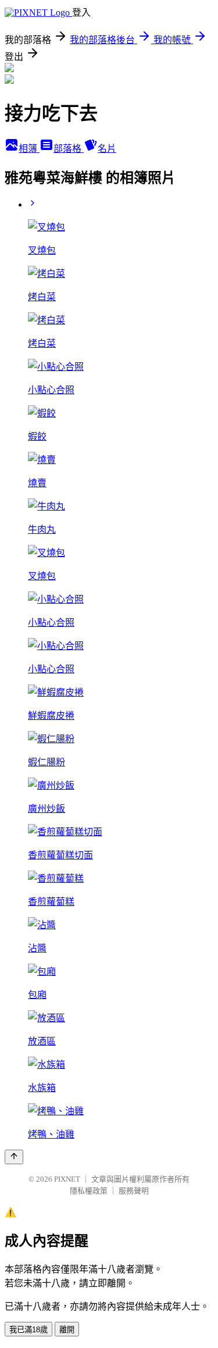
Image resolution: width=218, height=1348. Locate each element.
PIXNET (67, 1179)
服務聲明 (134, 1190)
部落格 (68, 149)
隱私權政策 (89, 1190)
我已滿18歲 (28, 1329)
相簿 (29, 149)
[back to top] (14, 1157)
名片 (107, 149)
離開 (66, 1329)
